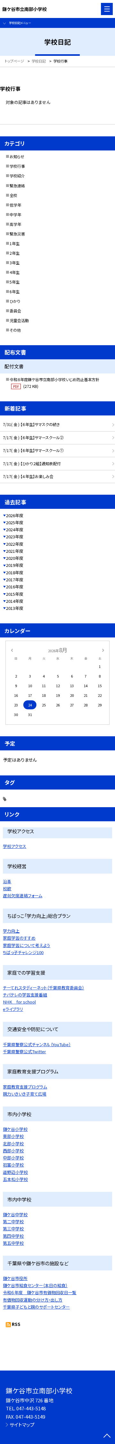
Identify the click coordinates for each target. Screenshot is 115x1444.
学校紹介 (17, 176)
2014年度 (14, 601)
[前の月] (12, 650)
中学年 (15, 215)
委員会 (15, 311)
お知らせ (17, 156)
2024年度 (14, 529)
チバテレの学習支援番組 (25, 995)
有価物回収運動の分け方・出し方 (32, 1300)
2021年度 (14, 551)
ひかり (15, 301)
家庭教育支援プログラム (25, 1087)
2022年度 (14, 544)
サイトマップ (22, 1424)
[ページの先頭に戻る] (107, 1436)
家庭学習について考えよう (26, 945)
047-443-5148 (31, 1408)
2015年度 (14, 594)
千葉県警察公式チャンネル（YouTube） (37, 1044)
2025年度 (14, 522)
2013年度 (14, 608)
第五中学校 (13, 1243)
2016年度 (14, 587)
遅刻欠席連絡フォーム (22, 896)
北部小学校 (13, 1144)
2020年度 (14, 558)
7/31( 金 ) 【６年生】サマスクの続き (31, 424)
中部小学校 (13, 1158)
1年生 (14, 243)
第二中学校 (13, 1221)
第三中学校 (13, 1229)
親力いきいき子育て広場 (24, 1094)
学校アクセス (14, 846)
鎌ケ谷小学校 (15, 1129)
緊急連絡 (17, 186)
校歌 (7, 888)
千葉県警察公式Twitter (24, 1051)
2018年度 (14, 572)
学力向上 (11, 931)
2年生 (14, 253)
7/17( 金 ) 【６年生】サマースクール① (33, 450)
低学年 (15, 205)
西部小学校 (13, 1151)
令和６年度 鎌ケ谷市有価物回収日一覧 (39, 1292)
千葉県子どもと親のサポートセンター (36, 1307)
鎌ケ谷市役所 (15, 1278)
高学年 (15, 224)
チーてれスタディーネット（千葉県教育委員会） (43, 988)
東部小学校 (13, 1136)
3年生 (14, 263)
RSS (16, 1324)
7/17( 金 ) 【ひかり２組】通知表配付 (32, 463)
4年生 (14, 272)
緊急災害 (17, 234)
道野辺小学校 (15, 1172)
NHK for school (19, 1002)
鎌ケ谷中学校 (15, 1214)
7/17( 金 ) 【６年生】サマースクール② (33, 437)
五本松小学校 (15, 1179)
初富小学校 (13, 1165)
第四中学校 (13, 1236)
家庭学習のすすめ (19, 938)
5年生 (14, 282)
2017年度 (14, 580)
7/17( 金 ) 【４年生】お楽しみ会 (28, 476)
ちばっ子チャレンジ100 (23, 952)
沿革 (7, 881)
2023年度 (14, 537)
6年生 (14, 292)
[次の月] (103, 650)
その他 (15, 330)
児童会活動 (19, 320)
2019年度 (14, 565)
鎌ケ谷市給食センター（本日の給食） (35, 1285)
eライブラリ (13, 1009)
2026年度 (14, 515)
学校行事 (17, 166)
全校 (13, 195)
